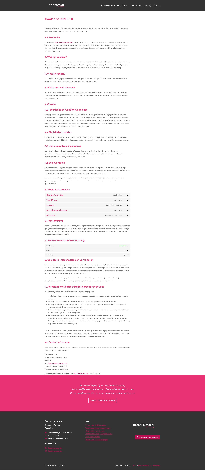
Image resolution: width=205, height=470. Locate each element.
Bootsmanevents (55, 448)
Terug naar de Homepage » (96, 425)
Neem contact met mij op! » (96, 439)
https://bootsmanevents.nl (64, 42)
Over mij (147, 6)
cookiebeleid (155, 465)
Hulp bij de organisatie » (95, 431)
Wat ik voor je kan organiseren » (98, 428)
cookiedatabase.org (81, 373)
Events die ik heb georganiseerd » (98, 434)
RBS (134, 465)
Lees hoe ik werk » (92, 437)
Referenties (137, 6)
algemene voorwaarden (148, 437)
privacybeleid (143, 465)
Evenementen (107, 6)
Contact (156, 6)
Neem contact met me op (102, 400)
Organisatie (122, 6)
